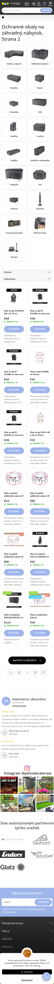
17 (44, 672)
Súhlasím (28, 972)
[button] (46, 976)
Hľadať (46, 10)
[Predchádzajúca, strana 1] (18, 672)
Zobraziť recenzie (19, 706)
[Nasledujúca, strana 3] (35, 672)
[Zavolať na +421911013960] (33, 4)
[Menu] (50, 3)
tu (39, 965)
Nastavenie (27, 980)
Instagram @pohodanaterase (28, 773)
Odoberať (43, 902)
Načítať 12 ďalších (25, 660)
